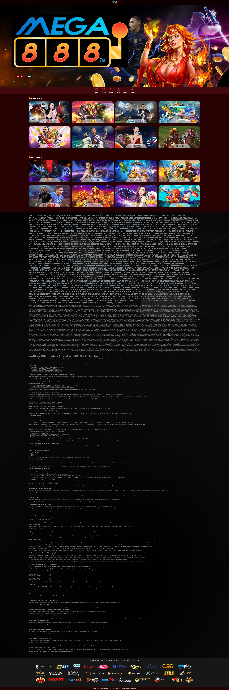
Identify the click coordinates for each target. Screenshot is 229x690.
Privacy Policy (112, 660)
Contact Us (133, 660)
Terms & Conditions (104, 660)
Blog (138, 660)
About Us (118, 660)
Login (30, 77)
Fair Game (123, 660)
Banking (128, 660)
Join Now (19, 77)
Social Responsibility (94, 660)
